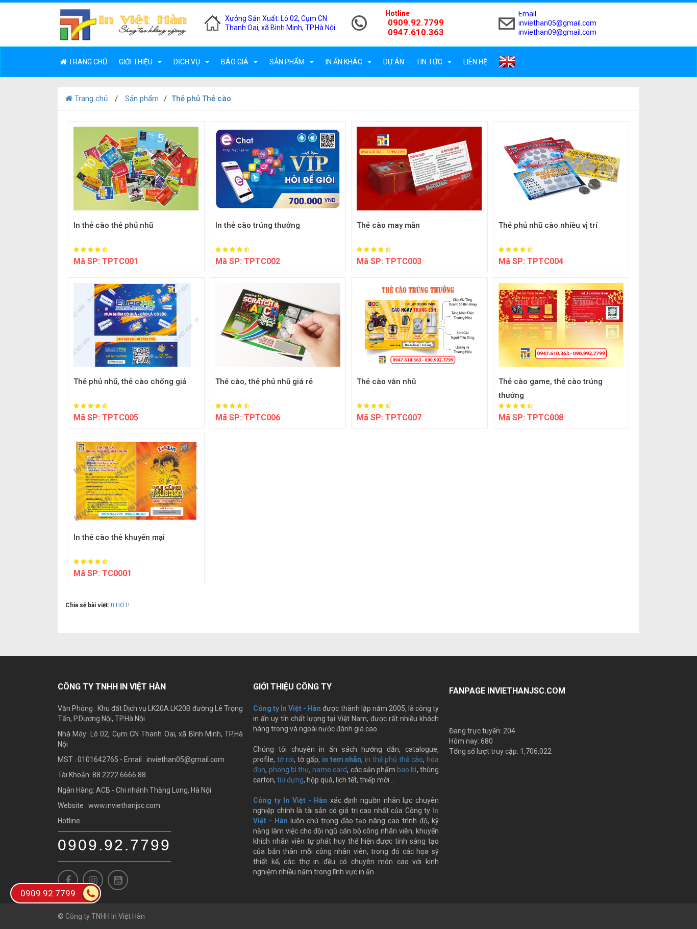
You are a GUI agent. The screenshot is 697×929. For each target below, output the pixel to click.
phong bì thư (289, 770)
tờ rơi (285, 759)
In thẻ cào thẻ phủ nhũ (113, 225)
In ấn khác (344, 62)
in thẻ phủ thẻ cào (394, 759)
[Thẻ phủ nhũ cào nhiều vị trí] (561, 168)
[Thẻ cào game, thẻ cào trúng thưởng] (561, 325)
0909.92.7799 (114, 845)
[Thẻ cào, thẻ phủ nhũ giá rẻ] (278, 325)
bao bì (406, 770)
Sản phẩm (287, 62)
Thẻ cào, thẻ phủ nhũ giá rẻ (264, 381)
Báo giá (234, 62)
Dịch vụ (186, 62)
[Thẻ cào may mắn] (419, 168)
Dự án (393, 62)
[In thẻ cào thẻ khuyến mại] (136, 481)
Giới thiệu (136, 62)
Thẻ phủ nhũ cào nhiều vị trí (548, 225)
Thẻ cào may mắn (388, 225)
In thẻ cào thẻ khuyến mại (119, 537)
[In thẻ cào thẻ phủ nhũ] (136, 168)
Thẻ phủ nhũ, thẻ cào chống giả (129, 381)
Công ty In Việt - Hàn (290, 800)
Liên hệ (475, 62)
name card (329, 770)
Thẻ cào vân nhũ (386, 381)
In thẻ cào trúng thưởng (257, 225)
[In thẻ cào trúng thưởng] (278, 168)
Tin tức (429, 62)
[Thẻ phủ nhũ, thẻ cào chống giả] (136, 325)
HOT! (123, 605)
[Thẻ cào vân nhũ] (419, 325)
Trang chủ (87, 62)
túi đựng (290, 780)
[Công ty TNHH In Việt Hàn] (123, 24)
